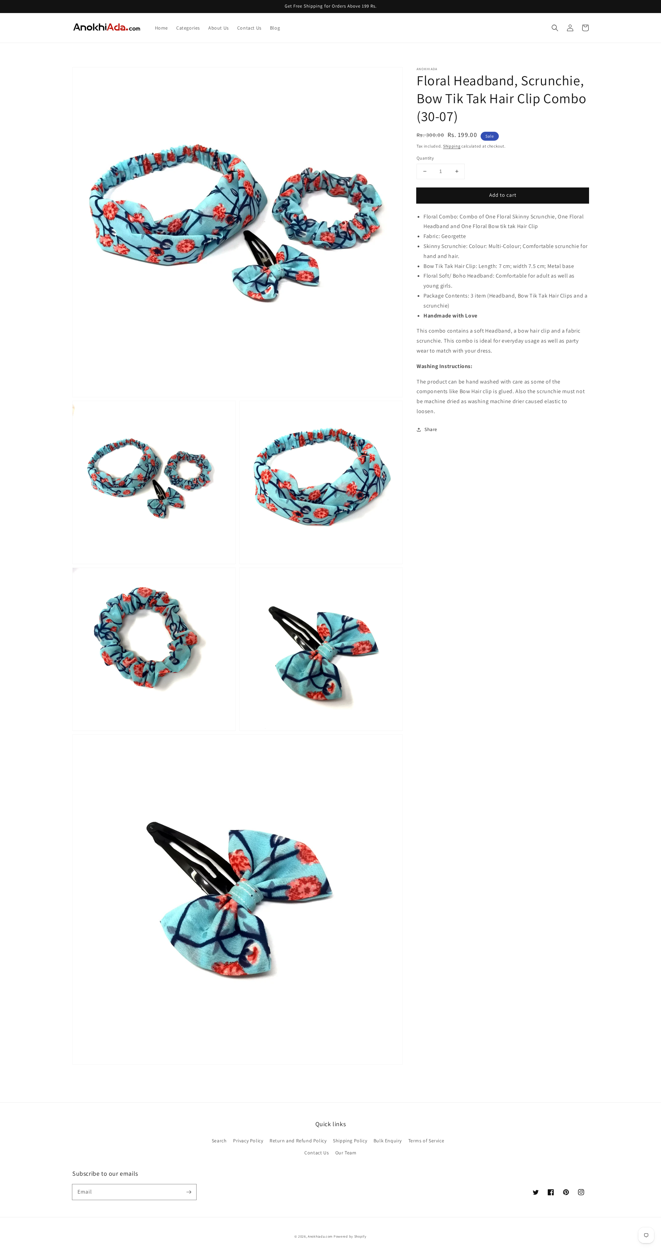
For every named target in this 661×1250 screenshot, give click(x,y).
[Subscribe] (188, 1191)
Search (219, 1141)
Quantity (425, 158)
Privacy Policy (248, 1141)
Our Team (346, 1153)
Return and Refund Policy (298, 1141)
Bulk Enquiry (388, 1141)
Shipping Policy (350, 1141)
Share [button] (430, 429)
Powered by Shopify (350, 1236)
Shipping (452, 146)
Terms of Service (426, 1141)
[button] (555, 27)
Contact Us (316, 1153)
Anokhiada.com (320, 1236)
